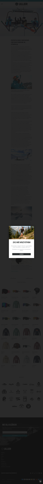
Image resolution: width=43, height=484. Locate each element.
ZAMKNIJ (21, 254)
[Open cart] (40, 481)
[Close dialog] (33, 227)
